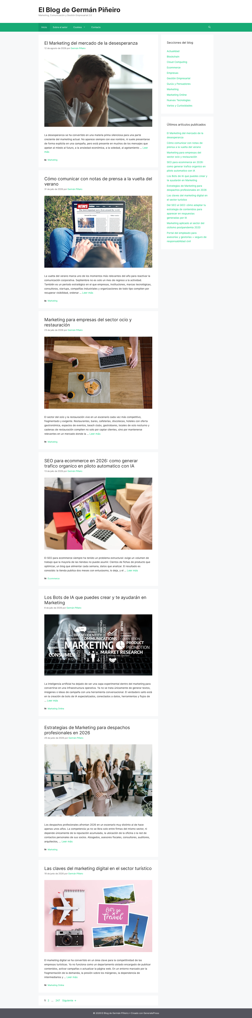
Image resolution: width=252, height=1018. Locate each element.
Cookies (77, 27)
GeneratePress (151, 1013)
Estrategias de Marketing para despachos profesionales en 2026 (87, 730)
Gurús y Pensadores (179, 83)
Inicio (44, 27)
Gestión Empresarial (178, 78)
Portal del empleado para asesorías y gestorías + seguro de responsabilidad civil (186, 237)
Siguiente (69, 1000)
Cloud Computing (177, 62)
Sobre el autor (60, 27)
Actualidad (173, 51)
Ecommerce (54, 578)
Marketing (52, 160)
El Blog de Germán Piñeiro (79, 10)
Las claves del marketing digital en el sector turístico (98, 868)
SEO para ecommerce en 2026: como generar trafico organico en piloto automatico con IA (91, 463)
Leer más (87, 292)
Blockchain (173, 56)
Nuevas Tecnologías (178, 100)
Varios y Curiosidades (179, 105)
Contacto (96, 27)
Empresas (172, 72)
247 (58, 1000)
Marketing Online (56, 708)
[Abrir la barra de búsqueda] (209, 27)
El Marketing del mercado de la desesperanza (91, 43)
